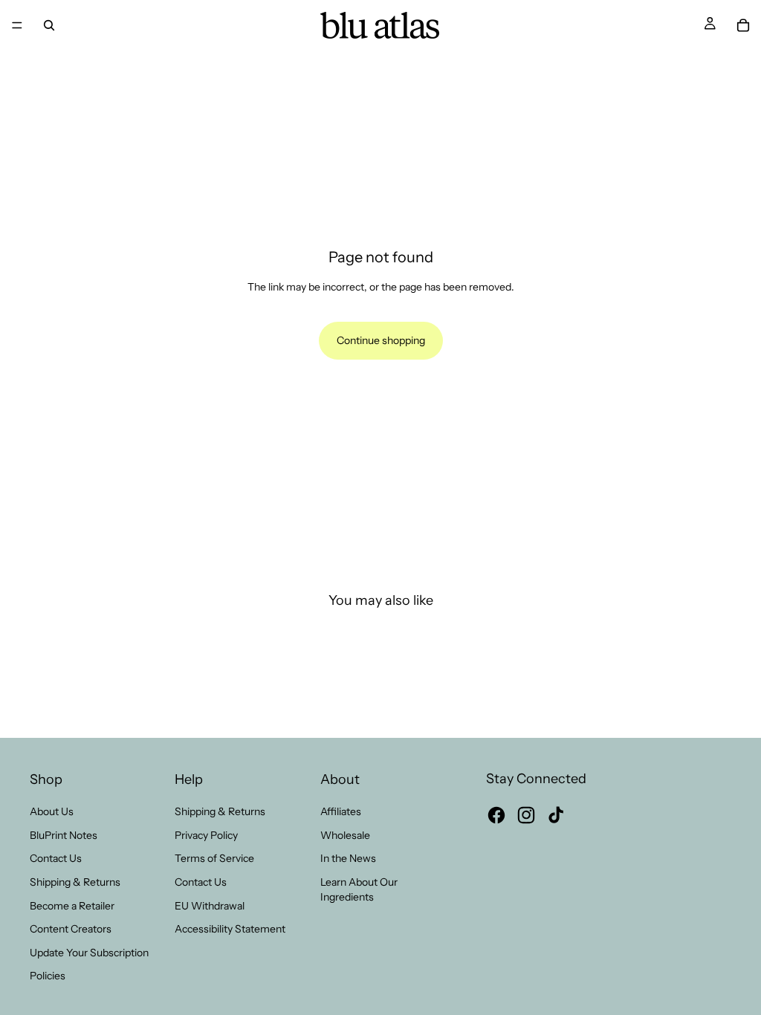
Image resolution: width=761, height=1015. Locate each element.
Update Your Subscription (89, 952)
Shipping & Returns (75, 882)
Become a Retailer (72, 905)
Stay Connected (536, 779)
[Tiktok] (555, 815)
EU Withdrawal (210, 905)
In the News (348, 858)
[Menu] (17, 25)
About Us (52, 811)
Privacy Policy (206, 835)
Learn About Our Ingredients (359, 889)
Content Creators (70, 928)
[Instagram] (526, 815)
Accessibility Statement (230, 928)
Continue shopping (381, 340)
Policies (47, 975)
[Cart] (743, 25)
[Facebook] (496, 815)
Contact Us (56, 858)
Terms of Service (214, 858)
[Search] (49, 25)
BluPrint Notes (63, 835)
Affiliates (340, 811)
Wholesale (345, 835)
